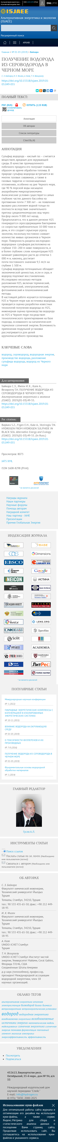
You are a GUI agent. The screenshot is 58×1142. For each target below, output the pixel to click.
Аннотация (29, 118)
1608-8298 (30, 2)
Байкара (34, 52)
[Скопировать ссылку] (54, 90)
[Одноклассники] (40, 90)
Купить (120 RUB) (37, 105)
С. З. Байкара (7, 76)
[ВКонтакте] (51, 90)
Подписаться (13, 1059)
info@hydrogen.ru (27, 1094)
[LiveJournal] (44, 90)
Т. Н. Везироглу (37, 76)
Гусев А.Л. (29, 831)
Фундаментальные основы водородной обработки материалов (25, 769)
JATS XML (7, 461)
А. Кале (27, 76)
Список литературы (29, 133)
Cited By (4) (29, 140)
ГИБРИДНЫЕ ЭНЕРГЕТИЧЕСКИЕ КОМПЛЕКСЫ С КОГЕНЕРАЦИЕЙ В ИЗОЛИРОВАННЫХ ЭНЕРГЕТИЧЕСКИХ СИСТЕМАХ (29, 713)
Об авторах (29, 125)
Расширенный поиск (12, 35)
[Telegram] (47, 90)
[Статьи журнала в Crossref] (14, 480)
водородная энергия (42, 354)
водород (7, 354)
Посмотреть (13, 1055)
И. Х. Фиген (18, 76)
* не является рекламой (29, 488)
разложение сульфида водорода (24, 359)
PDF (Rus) (7, 105)
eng (49, 3)
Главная (5, 52)
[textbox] (29, 28)
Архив (26, 42)
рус (55, 3)
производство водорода (16, 358)
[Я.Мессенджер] (37, 90)
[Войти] (42, 3)
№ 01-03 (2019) (20, 52)
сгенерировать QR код (12, 109)
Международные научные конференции (25, 699)
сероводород (21, 354)
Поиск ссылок (14, 851)
